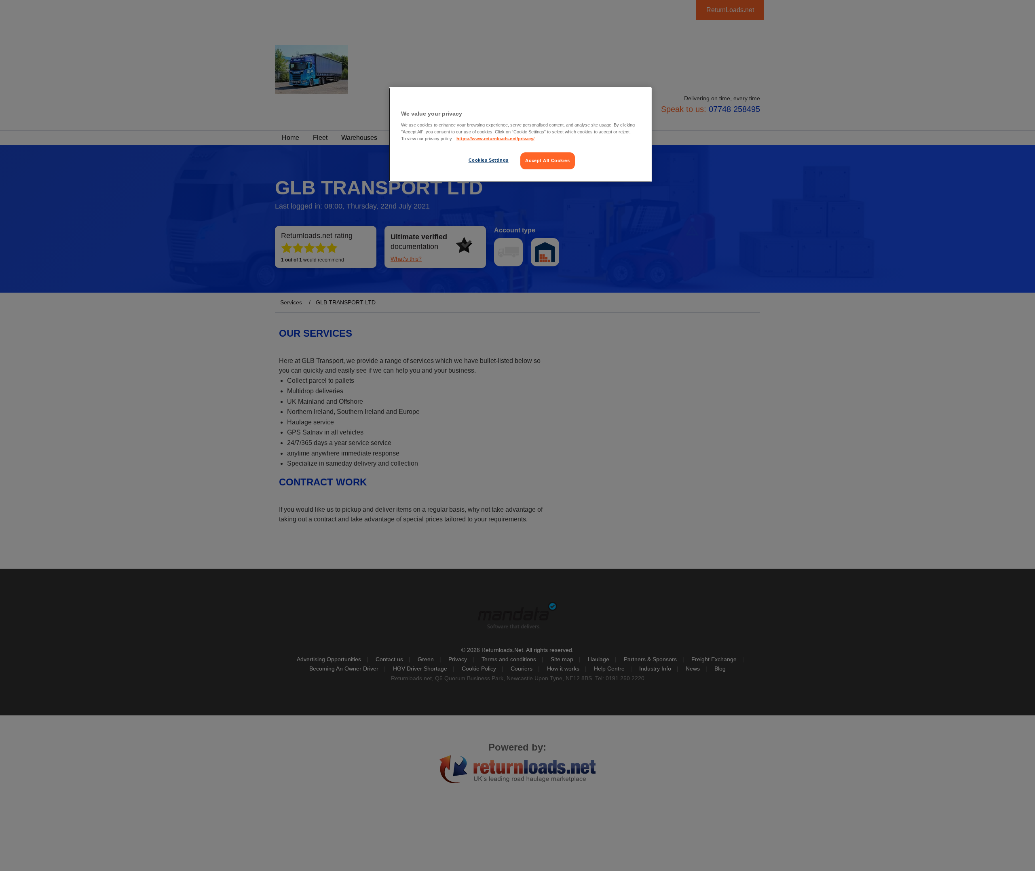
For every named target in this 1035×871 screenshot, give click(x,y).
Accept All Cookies (547, 160)
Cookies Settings (489, 160)
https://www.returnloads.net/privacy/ (495, 138)
